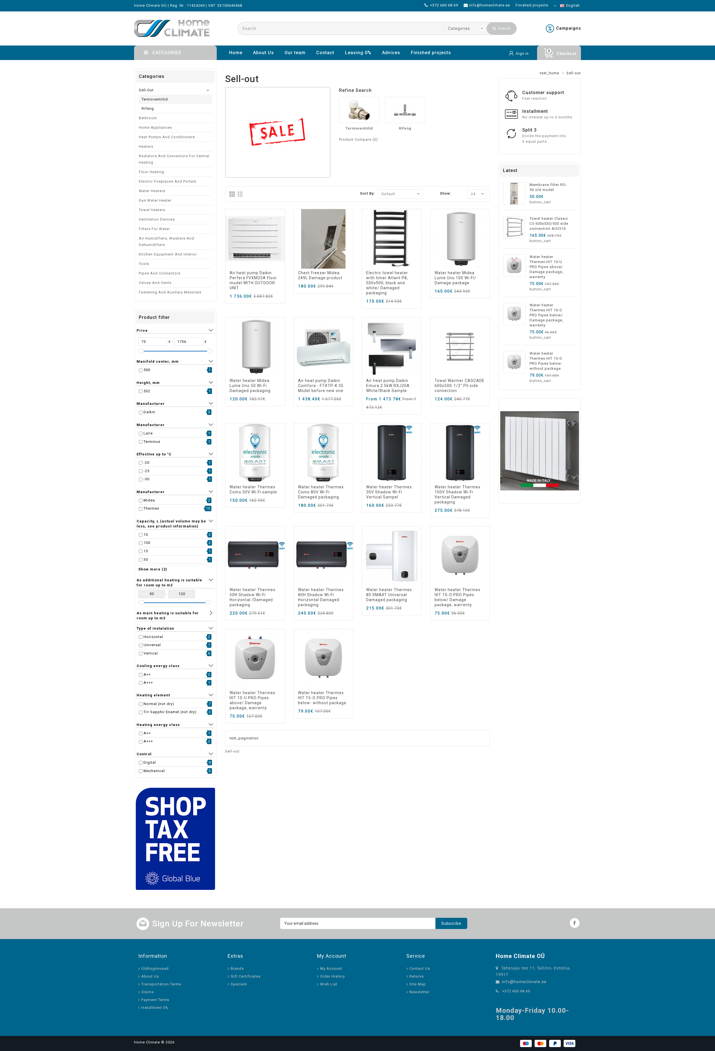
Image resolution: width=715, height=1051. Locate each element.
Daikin (149, 412)
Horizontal (153, 637)
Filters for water (154, 229)
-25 (146, 471)
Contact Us (419, 968)
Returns (416, 976)
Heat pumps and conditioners (167, 137)
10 (146, 534)
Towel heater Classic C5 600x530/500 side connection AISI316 (549, 223)
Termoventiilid (155, 99)
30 (146, 559)
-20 (146, 462)
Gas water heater (155, 200)
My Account (331, 968)
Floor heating (151, 172)
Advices (391, 52)
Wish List (328, 984)
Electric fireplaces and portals (167, 181)
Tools (144, 264)
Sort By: (367, 193)
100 (147, 543)
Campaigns (568, 28)
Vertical (151, 653)
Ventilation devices (157, 219)
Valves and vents (155, 283)
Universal (152, 645)
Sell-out (146, 90)
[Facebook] (575, 923)
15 (146, 551)
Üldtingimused (155, 968)
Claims (147, 992)
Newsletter (419, 992)
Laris (148, 433)
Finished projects (431, 52)
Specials (239, 984)
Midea (149, 500)
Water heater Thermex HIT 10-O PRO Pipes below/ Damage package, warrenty (546, 315)
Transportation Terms (161, 984)
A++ (147, 674)
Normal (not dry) (159, 704)
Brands (237, 968)
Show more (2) (152, 569)
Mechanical (154, 771)
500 (147, 370)
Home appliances (155, 127)
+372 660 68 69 (516, 991)
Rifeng (148, 108)
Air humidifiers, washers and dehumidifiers (166, 241)
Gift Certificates (246, 976)
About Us (263, 52)
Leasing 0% (358, 52)
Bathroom (148, 118)
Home (235, 52)
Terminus (152, 441)
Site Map (417, 984)
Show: (445, 193)
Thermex (151, 508)
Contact (325, 52)
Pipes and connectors (159, 273)
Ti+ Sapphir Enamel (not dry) (170, 712)
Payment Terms (155, 1000)
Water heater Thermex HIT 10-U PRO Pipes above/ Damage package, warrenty (546, 267)
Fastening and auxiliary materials (170, 292)
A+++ (148, 682)
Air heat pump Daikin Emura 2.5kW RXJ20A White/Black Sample (388, 385)
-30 (146, 479)
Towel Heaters (152, 210)
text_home (549, 73)
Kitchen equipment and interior (168, 254)
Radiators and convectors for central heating (174, 159)
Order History (332, 976)
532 (147, 391)
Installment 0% (154, 1007)
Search (504, 28)
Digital (150, 762)
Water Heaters (152, 191)
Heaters (146, 146)
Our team (295, 52)
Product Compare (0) (358, 139)
